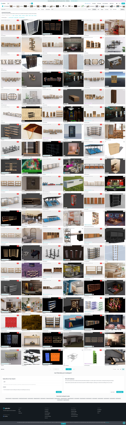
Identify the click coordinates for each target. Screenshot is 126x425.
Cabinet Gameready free (108, 87)
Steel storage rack (45, 261)
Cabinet (26, 15)
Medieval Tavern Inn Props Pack (26, 330)
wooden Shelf (3, 122)
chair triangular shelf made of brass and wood (27, 139)
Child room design (66, 226)
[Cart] (117, 3)
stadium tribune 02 (86, 174)
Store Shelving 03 (45, 122)
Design (35, 15)
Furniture (16, 15)
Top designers (99, 409)
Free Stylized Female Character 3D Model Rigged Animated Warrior (30, 174)
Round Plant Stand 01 (4, 70)
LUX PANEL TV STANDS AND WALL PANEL (27, 157)
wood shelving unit (86, 261)
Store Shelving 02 (86, 35)
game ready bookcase (66, 35)
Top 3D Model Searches (74, 414)
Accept (63, 423)
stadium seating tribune (46, 209)
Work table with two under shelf (26, 122)
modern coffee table (66, 365)
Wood (30, 15)
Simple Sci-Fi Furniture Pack (67, 174)
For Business (46, 409)
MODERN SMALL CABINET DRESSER (109, 157)
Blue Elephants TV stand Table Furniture (27, 278)
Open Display (2, 278)
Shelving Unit (3, 157)
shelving (44, 35)
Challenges (99, 411)
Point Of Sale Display (87, 365)
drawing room (107, 330)
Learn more (107, 422)
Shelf (13, 15)
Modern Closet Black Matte (108, 209)
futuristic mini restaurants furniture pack (69, 278)
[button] (30, 3)
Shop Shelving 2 (3, 174)
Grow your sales (73, 409)
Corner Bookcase (3, 261)
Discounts (46, 417)
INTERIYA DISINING (66, 122)
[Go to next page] (69, 369)
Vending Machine (66, 139)
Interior (20, 15)
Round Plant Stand (86, 70)
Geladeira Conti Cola (66, 209)
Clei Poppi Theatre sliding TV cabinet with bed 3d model (112, 35)
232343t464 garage (24, 261)
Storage (23, 15)
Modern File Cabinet (86, 122)
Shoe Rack (106, 261)
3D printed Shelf (21, 17)
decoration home (24, 365)
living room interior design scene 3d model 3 (6, 313)
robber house (107, 226)
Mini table (65, 313)
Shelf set (2, 87)
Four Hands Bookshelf (87, 278)
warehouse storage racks (87, 313)
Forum (98, 412)
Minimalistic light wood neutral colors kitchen (111, 278)
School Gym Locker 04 (4, 330)
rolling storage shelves (45, 157)
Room (32, 15)
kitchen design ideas (24, 226)
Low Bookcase (44, 278)
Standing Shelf (44, 70)
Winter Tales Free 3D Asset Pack (67, 330)
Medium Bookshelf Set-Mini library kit (89, 226)
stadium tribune (86, 157)
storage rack (2, 139)
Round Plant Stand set (87, 87)
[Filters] (111, 9)
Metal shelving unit (86, 139)
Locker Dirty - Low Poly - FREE (67, 261)
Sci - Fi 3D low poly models (67, 87)
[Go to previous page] (56, 369)
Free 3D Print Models (48, 416)
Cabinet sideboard (24, 209)
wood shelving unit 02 (45, 330)
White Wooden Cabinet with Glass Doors (27, 35)
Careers (20, 411)
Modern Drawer (107, 70)
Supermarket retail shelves (87, 330)
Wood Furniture (86, 209)
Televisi (106, 313)
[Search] (32, 3)
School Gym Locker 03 (45, 365)
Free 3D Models (47, 414)
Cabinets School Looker (25, 70)
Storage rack (44, 87)
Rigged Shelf (16, 17)
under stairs (106, 174)
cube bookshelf (3, 226)
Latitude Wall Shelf (24, 87)
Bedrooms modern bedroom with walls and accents (111, 365)
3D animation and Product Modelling (26, 313)
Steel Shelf (44, 313)
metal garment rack (3, 209)
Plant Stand (44, 174)
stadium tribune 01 (45, 226)
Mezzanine (2, 365)
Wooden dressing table (108, 139)
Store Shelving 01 (3, 35)
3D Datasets (46, 411)
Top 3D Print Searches (74, 416)
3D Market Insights (73, 411)
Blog (19, 409)
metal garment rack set (45, 139)
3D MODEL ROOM (66, 157)
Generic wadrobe (66, 70)
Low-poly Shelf (11, 17)
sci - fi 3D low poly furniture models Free (110, 122)
